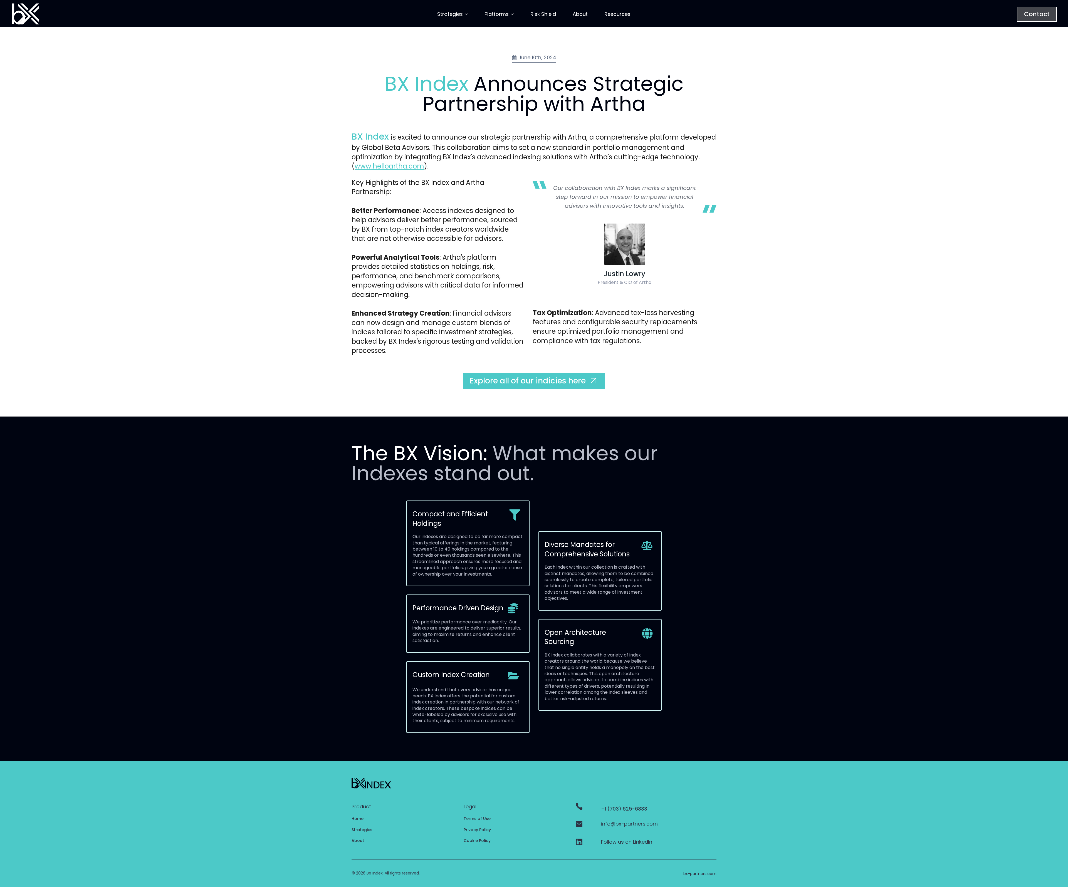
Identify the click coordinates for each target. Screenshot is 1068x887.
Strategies (450, 14)
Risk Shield (543, 14)
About (580, 14)
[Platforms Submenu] (511, 15)
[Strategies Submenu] (465, 15)
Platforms (496, 14)
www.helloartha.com (389, 166)
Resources (617, 14)
